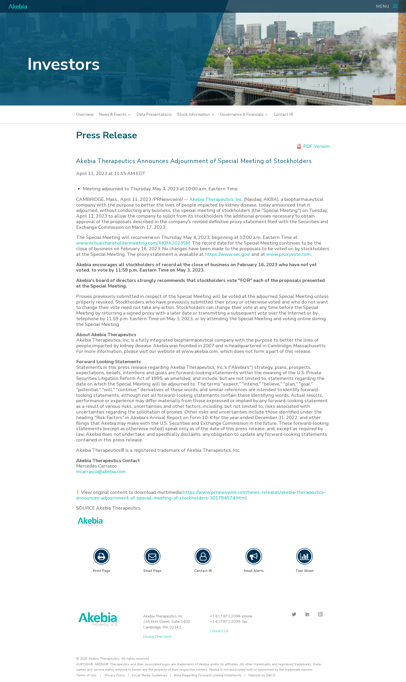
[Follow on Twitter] (293, 614)
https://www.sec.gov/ (227, 254)
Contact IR (283, 115)
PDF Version (316, 146)
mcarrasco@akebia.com (101, 471)
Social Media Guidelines (149, 675)
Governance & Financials (242, 115)
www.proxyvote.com (288, 254)
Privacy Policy (115, 675)
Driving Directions (157, 636)
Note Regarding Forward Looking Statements (208, 675)
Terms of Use (86, 675)
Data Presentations (154, 115)
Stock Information (193, 115)
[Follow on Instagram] (320, 614)
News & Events (112, 115)
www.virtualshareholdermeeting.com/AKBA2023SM (133, 243)
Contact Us (219, 631)
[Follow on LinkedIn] (307, 614)
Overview (85, 115)
